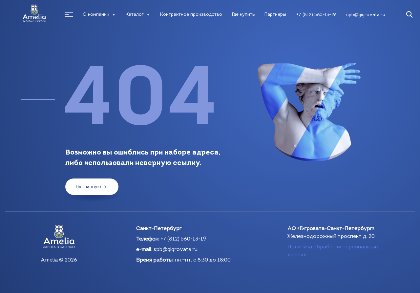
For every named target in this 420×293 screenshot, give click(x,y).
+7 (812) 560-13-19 (316, 14)
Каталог (135, 14)
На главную (88, 186)
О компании (96, 14)
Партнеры (275, 14)
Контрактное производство (191, 14)
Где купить (243, 14)
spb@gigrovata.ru (365, 14)
